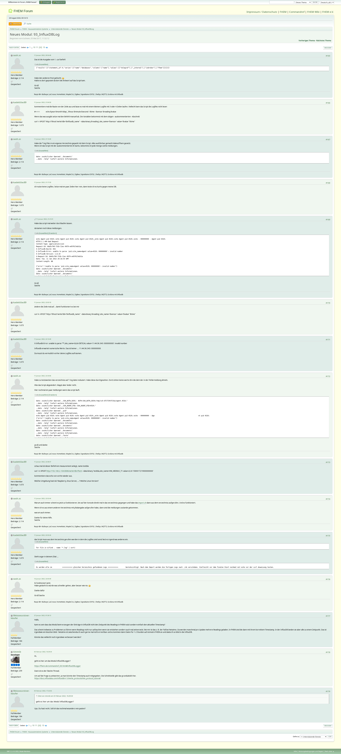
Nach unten (14, 48)
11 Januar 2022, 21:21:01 (44, 219)
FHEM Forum (23, 11)
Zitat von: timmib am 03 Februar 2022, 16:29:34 (55, 696)
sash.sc (17, 55)
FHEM (283, 11)
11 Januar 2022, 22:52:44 (42, 498)
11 (37, 47)
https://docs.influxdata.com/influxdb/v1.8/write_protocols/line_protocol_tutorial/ (67, 678)
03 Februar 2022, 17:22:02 (43, 691)
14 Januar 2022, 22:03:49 (42, 579)
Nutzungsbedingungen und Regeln (311, 751)
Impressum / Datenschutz (262, 11)
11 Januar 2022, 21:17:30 (42, 182)
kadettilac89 (19, 102)
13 (44, 47)
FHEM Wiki (313, 11)
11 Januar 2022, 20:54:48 (42, 55)
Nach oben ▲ (329, 751)
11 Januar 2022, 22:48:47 (42, 462)
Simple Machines (24, 751)
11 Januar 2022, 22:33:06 (42, 376)
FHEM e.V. (328, 11)
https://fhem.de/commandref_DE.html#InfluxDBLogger (57, 666)
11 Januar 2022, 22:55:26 (42, 535)
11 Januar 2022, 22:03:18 (42, 302)
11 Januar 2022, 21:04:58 (42, 102)
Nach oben (13, 725)
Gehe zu (296, 736)
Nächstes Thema (323, 40)
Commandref (297, 11)
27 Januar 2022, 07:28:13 (42, 615)
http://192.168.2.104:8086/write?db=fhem (64, 471)
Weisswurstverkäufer (20, 617)
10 (34, 47)
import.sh (142, 503)
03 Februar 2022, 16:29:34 (43, 652)
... (32, 47)
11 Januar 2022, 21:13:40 (42, 139)
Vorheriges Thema (307, 40)
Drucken (327, 48)
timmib (17, 651)
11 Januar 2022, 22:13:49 (42, 339)
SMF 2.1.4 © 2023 (13, 751)
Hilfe (295, 751)
